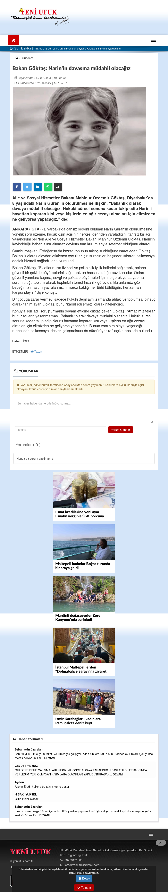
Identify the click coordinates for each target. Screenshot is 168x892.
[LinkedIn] (38, 187)
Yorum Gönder (120, 430)
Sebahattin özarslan (29, 749)
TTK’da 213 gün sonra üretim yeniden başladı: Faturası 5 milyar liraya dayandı (77, 48)
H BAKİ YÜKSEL (26, 794)
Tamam (85, 887)
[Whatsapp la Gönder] (48, 187)
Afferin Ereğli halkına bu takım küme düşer (42, 786)
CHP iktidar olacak (27, 799)
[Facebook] (17, 187)
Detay (85, 878)
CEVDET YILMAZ (26, 766)
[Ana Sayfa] (41, 16)
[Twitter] (27, 187)
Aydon (19, 782)
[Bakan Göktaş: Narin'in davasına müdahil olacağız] (79, 131)
